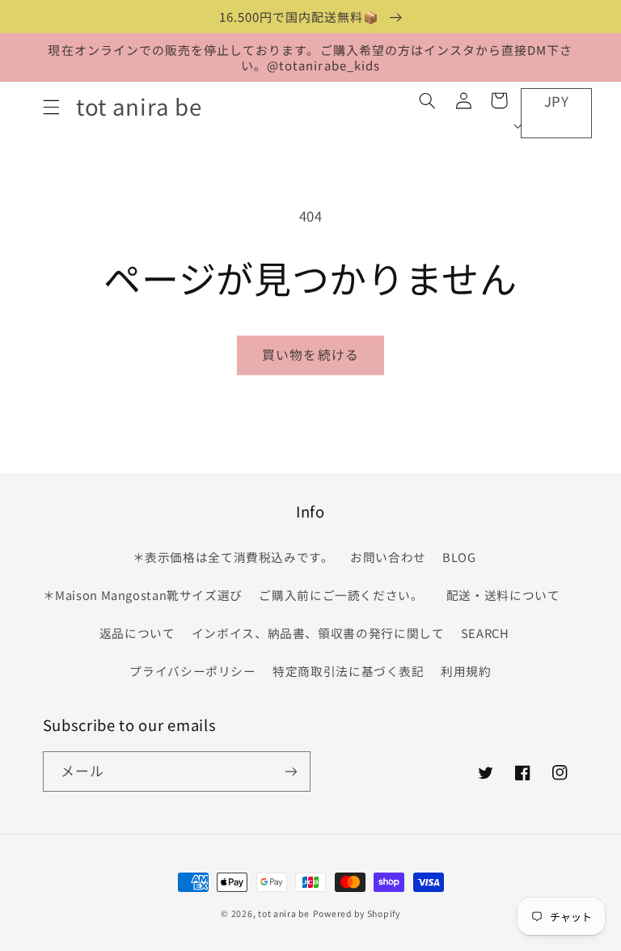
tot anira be (284, 913)
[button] (51, 106)
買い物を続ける (310, 354)
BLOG (459, 556)
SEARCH (485, 632)
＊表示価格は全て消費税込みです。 (233, 556)
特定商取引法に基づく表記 (348, 670)
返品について (137, 632)
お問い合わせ (388, 556)
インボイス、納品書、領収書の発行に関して (318, 632)
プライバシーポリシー (192, 670)
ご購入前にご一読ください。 (341, 594)
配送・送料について (506, 594)
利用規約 (466, 670)
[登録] (291, 771)
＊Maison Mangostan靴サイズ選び (143, 594)
